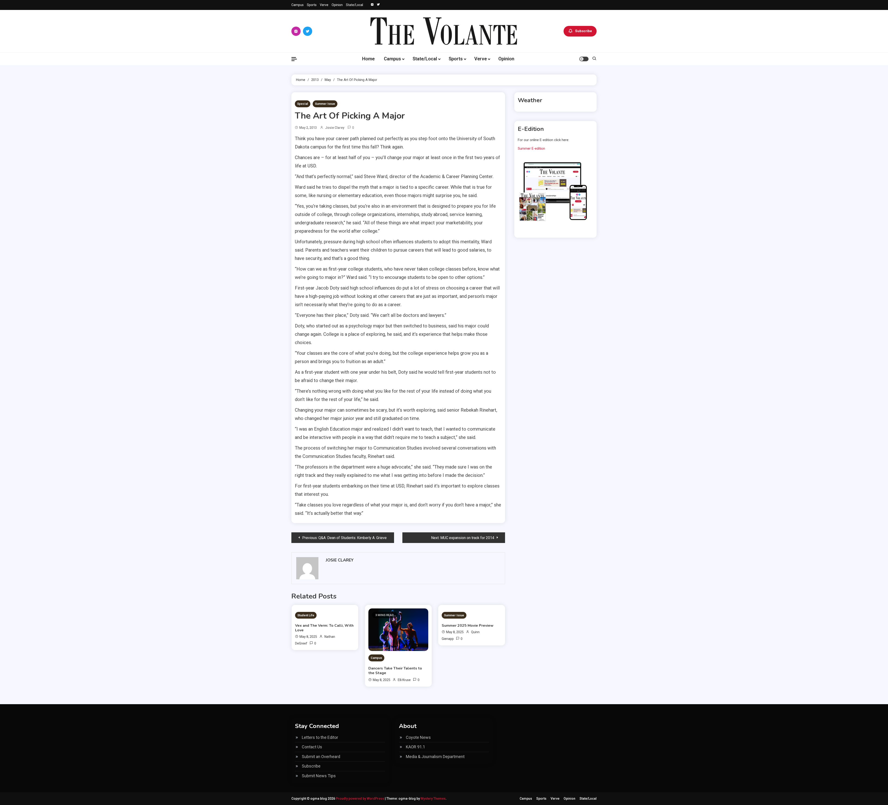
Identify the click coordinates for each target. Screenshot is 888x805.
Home (368, 59)
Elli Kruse (404, 680)
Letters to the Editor (320, 737)
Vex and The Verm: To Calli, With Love (324, 627)
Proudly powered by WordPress (360, 798)
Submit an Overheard (321, 756)
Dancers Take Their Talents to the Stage (395, 670)
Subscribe (583, 31)
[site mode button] (584, 59)
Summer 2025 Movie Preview (467, 625)
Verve (324, 5)
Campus (297, 5)
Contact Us (312, 746)
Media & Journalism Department (435, 756)
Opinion (337, 5)
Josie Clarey (334, 128)
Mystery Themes (433, 798)
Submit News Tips (319, 775)
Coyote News (418, 737)
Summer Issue (325, 103)
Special (302, 103)
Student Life (305, 615)
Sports (312, 5)
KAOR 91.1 (415, 746)
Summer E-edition (531, 148)
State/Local (354, 5)
